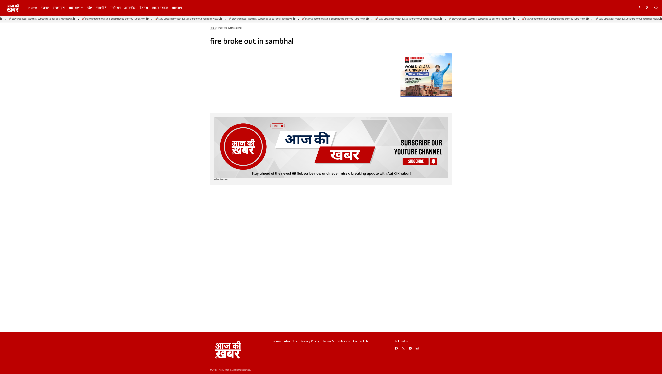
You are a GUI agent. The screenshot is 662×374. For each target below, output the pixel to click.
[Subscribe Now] (331, 147)
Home (213, 28)
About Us (290, 341)
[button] (639, 8)
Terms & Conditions (336, 341)
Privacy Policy (309, 341)
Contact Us (360, 341)
